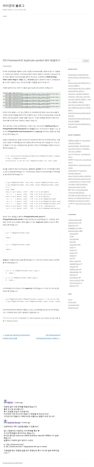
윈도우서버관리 (75, 283)
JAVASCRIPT (73, 245)
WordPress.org (73, 308)
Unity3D (72, 267)
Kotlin (72, 247)
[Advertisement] (47, 39)
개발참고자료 (74, 269)
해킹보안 (73, 286)
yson (70, 154)
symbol (46, 318)
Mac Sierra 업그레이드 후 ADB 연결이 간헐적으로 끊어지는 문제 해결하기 (79, 107)
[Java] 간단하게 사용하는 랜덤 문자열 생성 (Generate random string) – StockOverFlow (79, 179)
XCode (52, 318)
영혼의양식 (72, 225)
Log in (70, 300)
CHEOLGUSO (72, 171)
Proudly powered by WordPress (13, 463)
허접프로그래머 (73, 231)
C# (70, 236)
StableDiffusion (75, 264)
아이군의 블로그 (13, 5)
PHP (71, 258)
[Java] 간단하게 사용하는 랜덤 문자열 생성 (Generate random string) (79, 184)
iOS (42, 318)
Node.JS (72, 250)
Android (72, 234)
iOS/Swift (23, 318)
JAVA (71, 242)
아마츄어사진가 (73, 223)
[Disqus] (31, 368)
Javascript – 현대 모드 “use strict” (79, 97)
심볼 (56, 318)
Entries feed (72, 302)
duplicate (37, 318)
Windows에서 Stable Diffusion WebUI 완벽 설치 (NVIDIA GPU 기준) (79, 77)
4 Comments (7, 66)
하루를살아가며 (73, 228)
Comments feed (73, 305)
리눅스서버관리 (75, 280)
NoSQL (72, 253)
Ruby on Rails (74, 261)
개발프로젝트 (74, 272)
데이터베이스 (74, 278)
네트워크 (73, 275)
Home (5, 16)
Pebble (72, 256)
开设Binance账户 (74, 140)
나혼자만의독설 (73, 220)
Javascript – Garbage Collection (78, 94)
